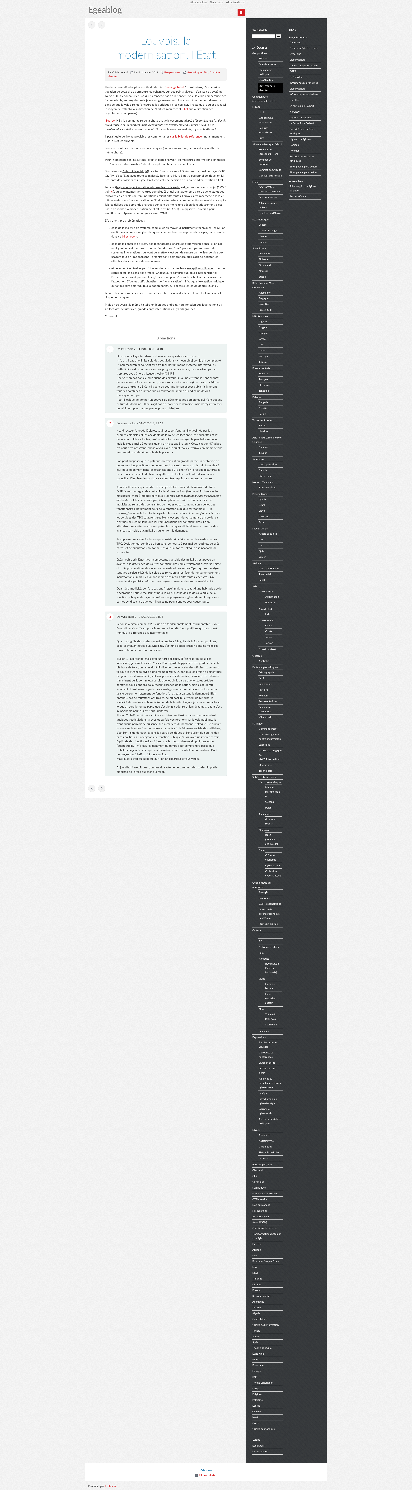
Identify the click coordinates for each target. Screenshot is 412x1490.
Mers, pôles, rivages (270, 782)
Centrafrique (259, 1319)
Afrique (256, 563)
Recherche (259, 30)
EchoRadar (258, 1445)
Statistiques (259, 1187)
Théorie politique (262, 1348)
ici (112, 191)
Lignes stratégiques (300, 117)
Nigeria (256, 1359)
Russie (262, 425)
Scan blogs (271, 1024)
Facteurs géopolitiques (265, 667)
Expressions (259, 1037)
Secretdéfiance (298, 196)
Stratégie (257, 723)
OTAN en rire (259, 1199)
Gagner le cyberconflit (265, 1111)
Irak (261, 539)
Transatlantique (267, 487)
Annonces (264, 1135)
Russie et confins (261, 1296)
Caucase (263, 447)
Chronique (258, 1182)
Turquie (263, 453)
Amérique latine (268, 464)
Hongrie (263, 373)
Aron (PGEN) (259, 1222)
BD (260, 941)
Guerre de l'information (265, 1325)
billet (185, 109)
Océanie (257, 656)
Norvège (263, 271)
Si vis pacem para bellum (303, 166)
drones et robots (270, 821)
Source (110, 120)
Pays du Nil (265, 574)
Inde (267, 614)
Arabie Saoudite (268, 534)
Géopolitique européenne (266, 120)
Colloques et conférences (266, 1054)
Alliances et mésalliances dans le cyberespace (270, 1083)
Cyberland (295, 42)
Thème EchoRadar (269, 1152)
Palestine (264, 516)
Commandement (268, 729)
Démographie (266, 672)
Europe (256, 107)
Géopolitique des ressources (262, 884)
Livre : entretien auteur (270, 998)
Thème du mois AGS (270, 1016)
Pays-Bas (264, 304)
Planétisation (266, 80)
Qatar (262, 551)
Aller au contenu (198, 2)
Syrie (261, 522)
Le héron (263, 1158)
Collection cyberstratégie (273, 873)
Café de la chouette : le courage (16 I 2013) (91, 25)
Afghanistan (272, 596)
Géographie (265, 684)
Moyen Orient (260, 528)
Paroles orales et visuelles (268, 1044)
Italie (261, 344)
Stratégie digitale (268, 924)
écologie (263, 892)
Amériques (258, 459)
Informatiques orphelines (304, 83)
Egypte (263, 499)
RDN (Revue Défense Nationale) (272, 968)
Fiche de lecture (270, 986)
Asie (254, 586)
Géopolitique (194, 72)
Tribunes (257, 1278)
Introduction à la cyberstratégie (268, 1101)
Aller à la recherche (235, 2)
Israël (262, 505)
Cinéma (256, 1411)
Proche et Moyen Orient (266, 1261)
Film (261, 953)
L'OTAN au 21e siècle (267, 1070)
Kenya (255, 1388)
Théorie (263, 58)
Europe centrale (261, 368)
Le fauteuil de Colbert (302, 106)
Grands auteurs (267, 64)
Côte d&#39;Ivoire (269, 568)
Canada (263, 470)
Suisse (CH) (265, 310)
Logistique (264, 744)
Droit (262, 678)
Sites (261, 1009)
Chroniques (265, 1146)
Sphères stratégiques (264, 777)
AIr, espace (265, 814)
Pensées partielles (262, 1164)
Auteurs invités (260, 1216)
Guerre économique (270, 904)
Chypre (263, 327)
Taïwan (269, 643)
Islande (263, 242)
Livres (262, 979)
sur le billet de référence (186, 136)
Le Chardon (296, 77)
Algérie (263, 321)
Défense (257, 1244)
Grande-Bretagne (268, 230)
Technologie (265, 771)
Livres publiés (260, 1451)
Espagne (263, 333)
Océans (269, 802)
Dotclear (110, 1486)
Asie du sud (265, 609)
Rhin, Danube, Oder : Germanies (264, 285)
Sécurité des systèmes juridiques (302, 131)
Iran (261, 545)
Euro (261, 138)
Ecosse (263, 225)
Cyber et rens (272, 865)
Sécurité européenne (265, 130)
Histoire (263, 690)
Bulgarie (263, 402)
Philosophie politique (265, 72)
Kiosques (264, 958)
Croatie (263, 408)
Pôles (268, 807)
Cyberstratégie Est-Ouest (304, 48)
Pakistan (270, 602)
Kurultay (295, 100)
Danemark (264, 253)
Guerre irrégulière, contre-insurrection (270, 736)
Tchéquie (264, 391)
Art (260, 935)
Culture (256, 930)
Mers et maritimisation (272, 791)
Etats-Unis (265, 476)
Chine (268, 625)
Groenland (265, 265)
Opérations (265, 765)
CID (254, 1176)
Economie (257, 1365)
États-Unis (258, 1353)
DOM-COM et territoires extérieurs (270, 189)
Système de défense (270, 213)
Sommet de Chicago (270, 170)
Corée (268, 631)
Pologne (263, 379)
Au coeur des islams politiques (270, 1121)
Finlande (263, 259)
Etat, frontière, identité (267, 88)
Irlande (263, 236)
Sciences (264, 1031)
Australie (264, 661)
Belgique (263, 298)
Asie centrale (266, 591)
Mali (254, 1255)
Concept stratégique (270, 175)
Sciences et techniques (265, 709)
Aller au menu (216, 2)
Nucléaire (264, 830)
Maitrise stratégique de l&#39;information (270, 755)
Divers (256, 1130)
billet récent (129, 236)
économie (264, 898)
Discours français (268, 197)
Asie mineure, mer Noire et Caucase (267, 439)
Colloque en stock (269, 947)
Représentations (268, 701)
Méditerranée (260, 316)
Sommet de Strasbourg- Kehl (268, 151)
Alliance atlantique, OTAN (267, 144)
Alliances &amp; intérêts (268, 205)
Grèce (262, 339)
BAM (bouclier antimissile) (271, 839)
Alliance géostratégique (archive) (303, 188)
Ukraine (263, 431)
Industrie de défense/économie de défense (269, 913)
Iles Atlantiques (261, 219)
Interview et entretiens (265, 1193)
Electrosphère (297, 59)
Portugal (263, 356)
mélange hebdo (175, 87)
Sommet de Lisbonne (265, 161)
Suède (262, 277)
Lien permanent (173, 72)
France (256, 182)
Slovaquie (264, 385)
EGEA (293, 71)
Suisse (255, 1336)
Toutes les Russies (262, 420)
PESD (262, 112)
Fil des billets (207, 1475)
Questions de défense (264, 1228)
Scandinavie (259, 248)
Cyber (262, 850)
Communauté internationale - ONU (264, 98)
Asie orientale (266, 620)
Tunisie (263, 362)
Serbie (262, 414)
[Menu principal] (241, 12)
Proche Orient (260, 494)
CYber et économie (270, 857)
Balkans (256, 397)
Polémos (294, 150)
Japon (268, 637)
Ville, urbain (265, 717)
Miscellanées (259, 1210)
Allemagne (265, 292)
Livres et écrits (267, 1063)
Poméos (294, 145)
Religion (263, 695)
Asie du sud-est (267, 649)
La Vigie (263, 1093)
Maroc (262, 350)
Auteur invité (266, 1141)
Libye (262, 510)
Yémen (262, 557)
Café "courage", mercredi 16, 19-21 (101, 25)
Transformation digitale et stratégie (266, 1236)
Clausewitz (258, 1170)
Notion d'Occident (262, 482)
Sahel (262, 580)
